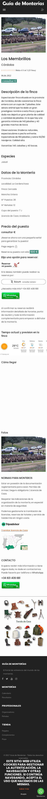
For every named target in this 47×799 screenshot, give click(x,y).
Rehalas (5, 716)
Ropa (4, 739)
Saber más (24, 789)
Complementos (8, 735)
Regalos (5, 731)
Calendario (6, 693)
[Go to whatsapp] (40, 791)
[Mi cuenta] (42, 10)
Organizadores (8, 712)
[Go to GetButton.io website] (41, 796)
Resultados (6, 697)
